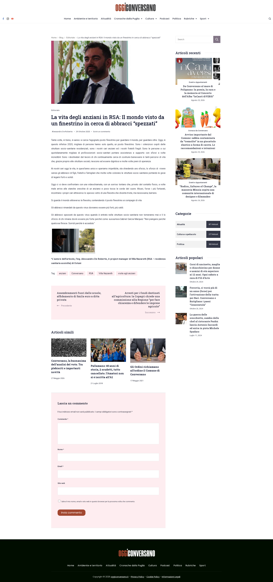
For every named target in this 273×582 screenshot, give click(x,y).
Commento (63, 419)
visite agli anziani (126, 273)
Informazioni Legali (171, 576)
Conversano (77, 273)
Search (216, 39)
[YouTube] (12, 19)
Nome (61, 449)
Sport (203, 18)
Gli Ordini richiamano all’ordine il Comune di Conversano (145, 370)
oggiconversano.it (120, 576)
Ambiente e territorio (86, 18)
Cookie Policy (153, 576)
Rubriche (189, 18)
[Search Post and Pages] (270, 19)
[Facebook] (3, 19)
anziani (62, 273)
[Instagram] (8, 19)
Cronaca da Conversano (198, 131)
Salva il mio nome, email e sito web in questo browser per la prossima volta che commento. (98, 501)
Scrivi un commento (101, 132)
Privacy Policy (137, 576)
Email (60, 466)
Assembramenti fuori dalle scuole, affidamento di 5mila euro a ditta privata (79, 296)
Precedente (66, 306)
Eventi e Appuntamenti (198, 82)
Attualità (106, 18)
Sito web (61, 483)
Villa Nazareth (105, 273)
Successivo (150, 312)
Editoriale (55, 110)
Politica (176, 18)
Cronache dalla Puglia (126, 18)
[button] (5, 576)
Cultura (149, 18)
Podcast (164, 18)
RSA (91, 273)
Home (67, 18)
